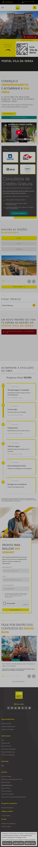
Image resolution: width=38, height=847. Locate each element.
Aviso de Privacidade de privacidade (12, 840)
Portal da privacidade (29, 840)
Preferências (7, 843)
